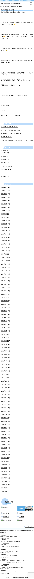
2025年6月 (4, 234)
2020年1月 (4, 451)
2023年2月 (4, 327)
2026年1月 (4, 210)
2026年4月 (4, 200)
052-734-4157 (6, 557)
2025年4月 (4, 240)
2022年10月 (4, 341)
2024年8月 (4, 267)
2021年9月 (4, 384)
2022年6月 (4, 354)
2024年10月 (4, 261)
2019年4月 (4, 481)
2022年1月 (4, 371)
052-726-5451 (6, 543)
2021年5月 (4, 398)
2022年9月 (4, 344)
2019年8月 (4, 468)
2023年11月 (4, 297)
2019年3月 (4, 484)
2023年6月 (4, 314)
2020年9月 (4, 424)
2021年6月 (4, 394)
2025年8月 (4, 227)
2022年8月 (4, 347)
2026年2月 (4, 207)
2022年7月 (4, 351)
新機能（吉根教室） (6, 137)
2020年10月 (4, 421)
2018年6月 (4, 491)
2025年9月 (4, 224)
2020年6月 (4, 434)
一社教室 (3, 153)
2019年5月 (4, 478)
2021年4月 (4, 401)
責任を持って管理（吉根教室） (9, 127)
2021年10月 (4, 381)
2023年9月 (4, 304)
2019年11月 (4, 458)
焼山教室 (3, 159)
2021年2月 (4, 408)
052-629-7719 (6, 568)
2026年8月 (4, 187)
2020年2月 (4, 448)
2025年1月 (4, 251)
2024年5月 (4, 277)
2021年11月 (4, 378)
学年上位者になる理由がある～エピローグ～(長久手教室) (17, 140)
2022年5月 (4, 357)
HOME (1, 6)
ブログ (6, 6)
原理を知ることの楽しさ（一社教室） (11, 133)
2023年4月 (4, 321)
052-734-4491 (6, 552)
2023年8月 (4, 307)
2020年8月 (4, 428)
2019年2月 (4, 488)
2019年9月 (4, 464)
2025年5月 (4, 237)
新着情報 (3, 177)
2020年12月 (4, 414)
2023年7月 (4, 311)
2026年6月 (4, 194)
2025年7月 (4, 230)
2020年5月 (4, 438)
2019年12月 (4, 454)
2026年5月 (4, 197)
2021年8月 (4, 388)
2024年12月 (4, 254)
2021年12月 (4, 374)
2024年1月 (4, 291)
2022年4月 (4, 361)
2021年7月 (4, 391)
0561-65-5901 (6, 548)
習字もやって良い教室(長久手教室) (10, 130)
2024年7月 (4, 271)
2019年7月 (4, 471)
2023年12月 (4, 294)
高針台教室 (4, 169)
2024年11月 (4, 257)
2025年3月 (4, 244)
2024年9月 (4, 264)
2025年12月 (4, 214)
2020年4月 (4, 441)
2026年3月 (4, 204)
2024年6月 (4, 274)
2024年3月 (4, 284)
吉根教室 (3, 156)
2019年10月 (4, 461)
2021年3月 (4, 404)
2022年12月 (4, 334)
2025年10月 (4, 220)
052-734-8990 (6, 573)
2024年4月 (4, 281)
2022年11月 (4, 337)
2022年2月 (4, 368)
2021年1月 (4, 411)
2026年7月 (4, 190)
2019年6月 (4, 474)
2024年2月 (4, 287)
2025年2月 (4, 247)
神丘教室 (17, 115)
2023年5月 (4, 317)
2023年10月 (4, 301)
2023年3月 (4, 324)
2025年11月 (4, 217)
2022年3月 (4, 364)
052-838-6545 (6, 538)
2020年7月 (4, 431)
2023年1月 (4, 331)
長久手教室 (4, 166)
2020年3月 (4, 444)
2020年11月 (4, 418)
